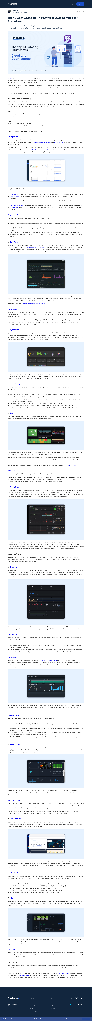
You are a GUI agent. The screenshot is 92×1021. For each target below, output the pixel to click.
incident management (23, 975)
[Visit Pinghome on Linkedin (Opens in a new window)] (71, 998)
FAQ (51, 1011)
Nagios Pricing (12, 949)
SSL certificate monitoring (43, 149)
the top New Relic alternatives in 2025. (34, 303)
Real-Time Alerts (14, 196)
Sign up (80, 4)
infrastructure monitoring (49, 660)
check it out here (74, 465)
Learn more (71, 1019)
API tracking (31, 149)
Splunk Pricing (12, 471)
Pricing (49, 4)
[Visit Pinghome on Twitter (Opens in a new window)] (81, 998)
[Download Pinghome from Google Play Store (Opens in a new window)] (72, 1004)
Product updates (34, 1011)
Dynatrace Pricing (14, 384)
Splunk (13, 413)
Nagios (13, 898)
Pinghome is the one (63, 973)
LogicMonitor (16, 819)
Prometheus (15, 487)
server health (47, 142)
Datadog (10, 78)
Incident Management (16, 201)
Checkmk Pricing (13, 715)
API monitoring (58, 142)
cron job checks (58, 149)
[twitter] (77, 11)
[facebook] (79, 11)
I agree (86, 1018)
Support (52, 1003)
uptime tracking (38, 142)
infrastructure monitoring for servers (33, 247)
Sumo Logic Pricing (14, 800)
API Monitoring (14, 207)
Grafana (13, 567)
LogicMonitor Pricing (15, 873)
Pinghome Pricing (13, 215)
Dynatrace (14, 329)
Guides (52, 1005)
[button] (30, 4)
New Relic (14, 242)
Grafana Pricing (13, 634)
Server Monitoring (15, 194)
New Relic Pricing (13, 309)
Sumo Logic (15, 744)
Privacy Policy (34, 1005)
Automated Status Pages (17, 205)
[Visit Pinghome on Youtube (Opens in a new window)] (76, 998)
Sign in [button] (73, 4)
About (31, 1003)
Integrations (40, 4)
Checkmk (13, 657)
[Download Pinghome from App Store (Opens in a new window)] (80, 1004)
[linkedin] (81, 11)
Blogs (31, 1008)
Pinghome (13, 136)
